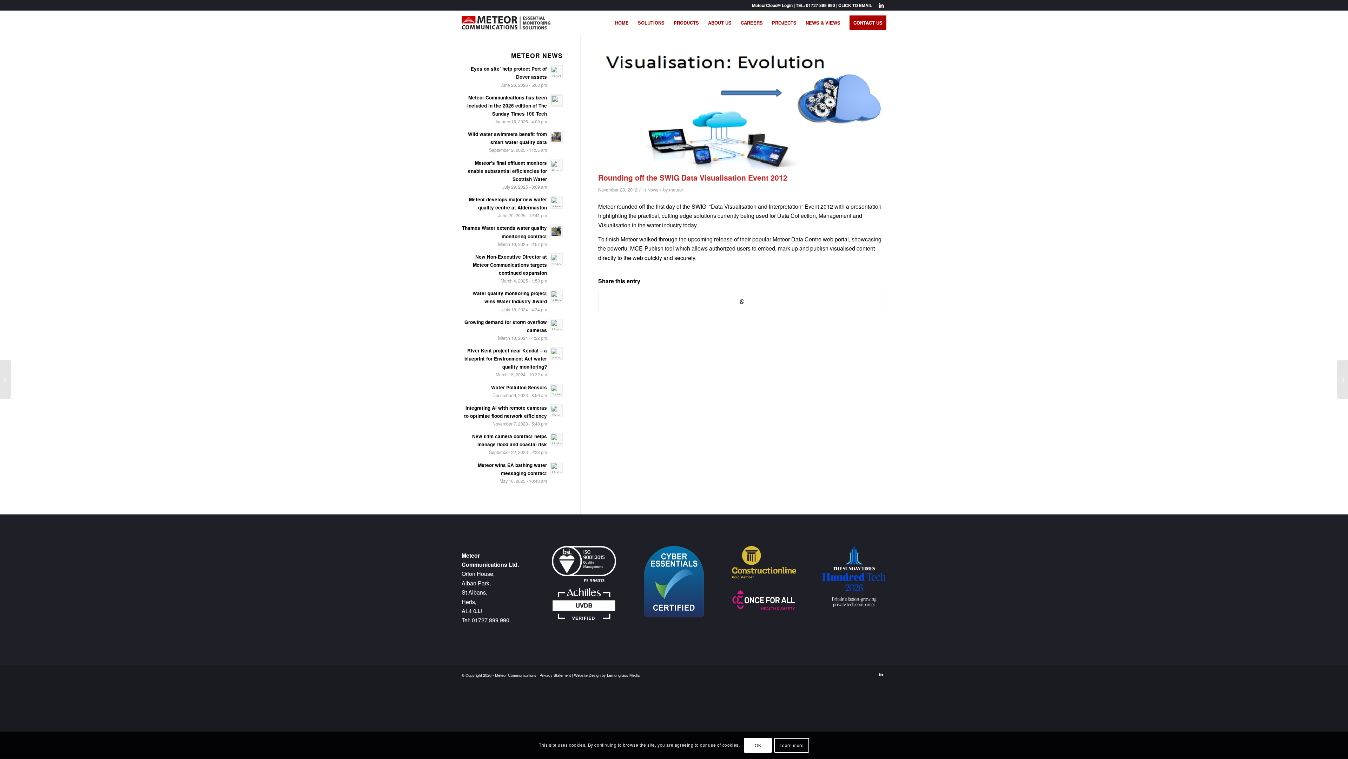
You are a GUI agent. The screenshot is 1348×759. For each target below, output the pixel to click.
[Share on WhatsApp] (742, 301)
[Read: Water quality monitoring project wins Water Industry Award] (556, 296)
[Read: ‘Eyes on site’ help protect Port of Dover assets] (556, 71)
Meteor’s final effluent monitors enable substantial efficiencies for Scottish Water (507, 171)
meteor (676, 189)
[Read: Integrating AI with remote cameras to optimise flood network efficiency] (556, 410)
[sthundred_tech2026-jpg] (854, 576)
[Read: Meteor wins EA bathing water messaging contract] (556, 468)
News (652, 189)
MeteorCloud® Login (772, 5)
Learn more (792, 745)
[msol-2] (506, 23)
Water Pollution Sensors (519, 387)
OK (758, 745)
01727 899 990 (820, 5)
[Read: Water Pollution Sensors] (556, 390)
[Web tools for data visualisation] (5, 379)
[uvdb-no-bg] (584, 605)
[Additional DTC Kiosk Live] (1342, 379)
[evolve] (742, 110)
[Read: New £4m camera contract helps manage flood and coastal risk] (556, 439)
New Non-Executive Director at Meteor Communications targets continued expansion (510, 264)
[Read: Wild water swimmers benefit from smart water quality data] (556, 137)
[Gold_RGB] (764, 562)
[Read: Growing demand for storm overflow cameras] (556, 325)
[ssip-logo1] (764, 600)
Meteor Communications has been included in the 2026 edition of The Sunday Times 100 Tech (507, 105)
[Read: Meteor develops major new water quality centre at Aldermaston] (556, 202)
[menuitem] (621, 23)
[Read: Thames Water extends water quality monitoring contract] (556, 231)
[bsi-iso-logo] (584, 564)
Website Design (587, 675)
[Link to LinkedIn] (881, 5)
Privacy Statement (555, 675)
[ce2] (674, 581)
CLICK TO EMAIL (855, 5)
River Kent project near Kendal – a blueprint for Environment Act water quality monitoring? (505, 358)
